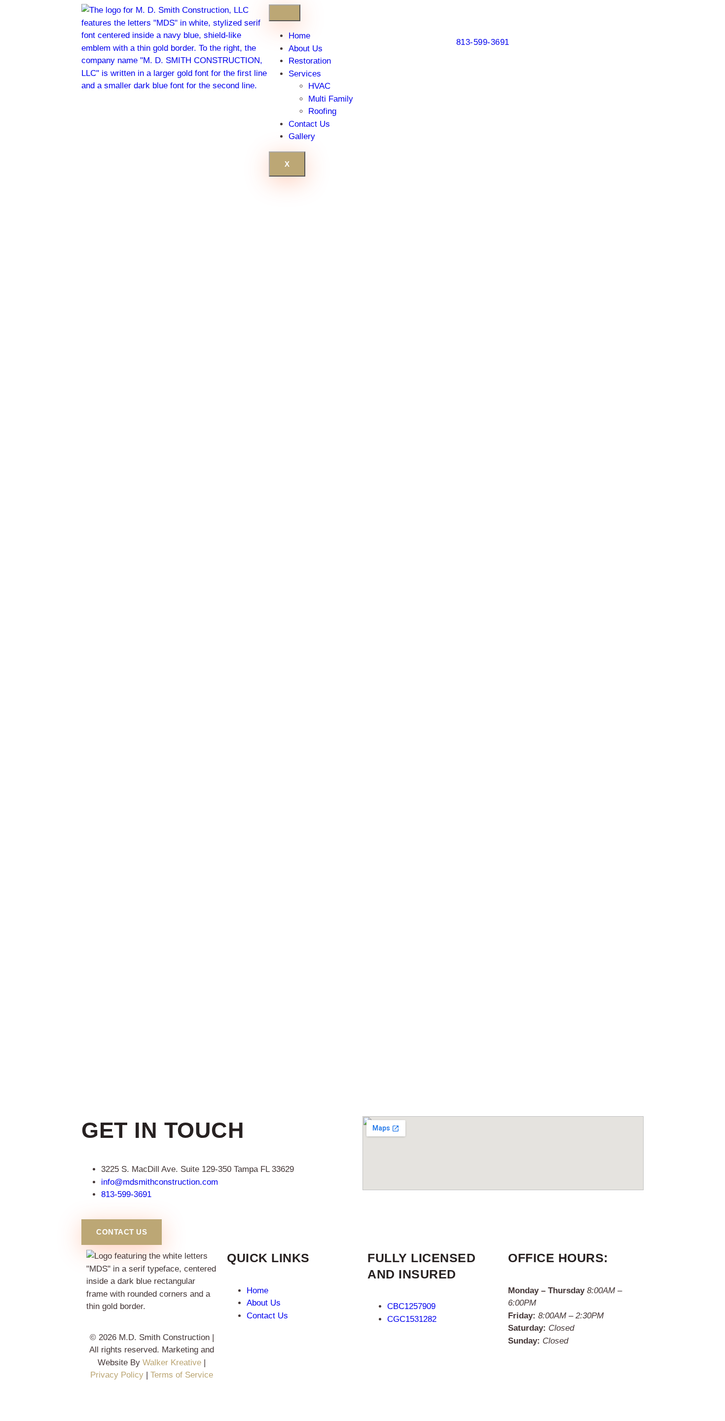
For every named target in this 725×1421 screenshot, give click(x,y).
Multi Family (330, 99)
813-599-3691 (482, 42)
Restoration (310, 61)
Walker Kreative (172, 1362)
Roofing (322, 111)
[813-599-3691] (460, 8)
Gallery (302, 136)
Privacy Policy (117, 1375)
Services (305, 73)
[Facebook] (90, 1404)
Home (299, 35)
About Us (306, 48)
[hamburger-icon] (284, 12)
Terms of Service (181, 1375)
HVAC (319, 86)
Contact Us (309, 124)
